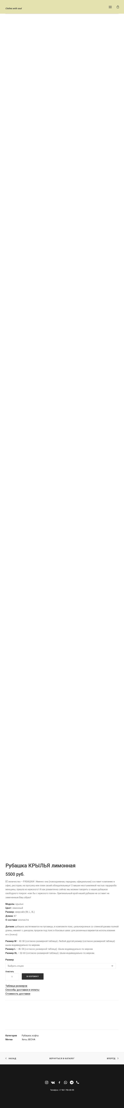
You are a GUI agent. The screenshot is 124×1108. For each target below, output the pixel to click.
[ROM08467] (62, 434)
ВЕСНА (31, 1039)
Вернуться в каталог (62, 1058)
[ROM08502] (62, 95)
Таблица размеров (16, 985)
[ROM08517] (62, 264)
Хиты (24, 1039)
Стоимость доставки (17, 993)
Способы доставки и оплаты (22, 989)
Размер (9, 959)
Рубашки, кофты (30, 1035)
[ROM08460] (62, 603)
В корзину (33, 976)
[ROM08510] (62, 772)
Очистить (9, 972)
